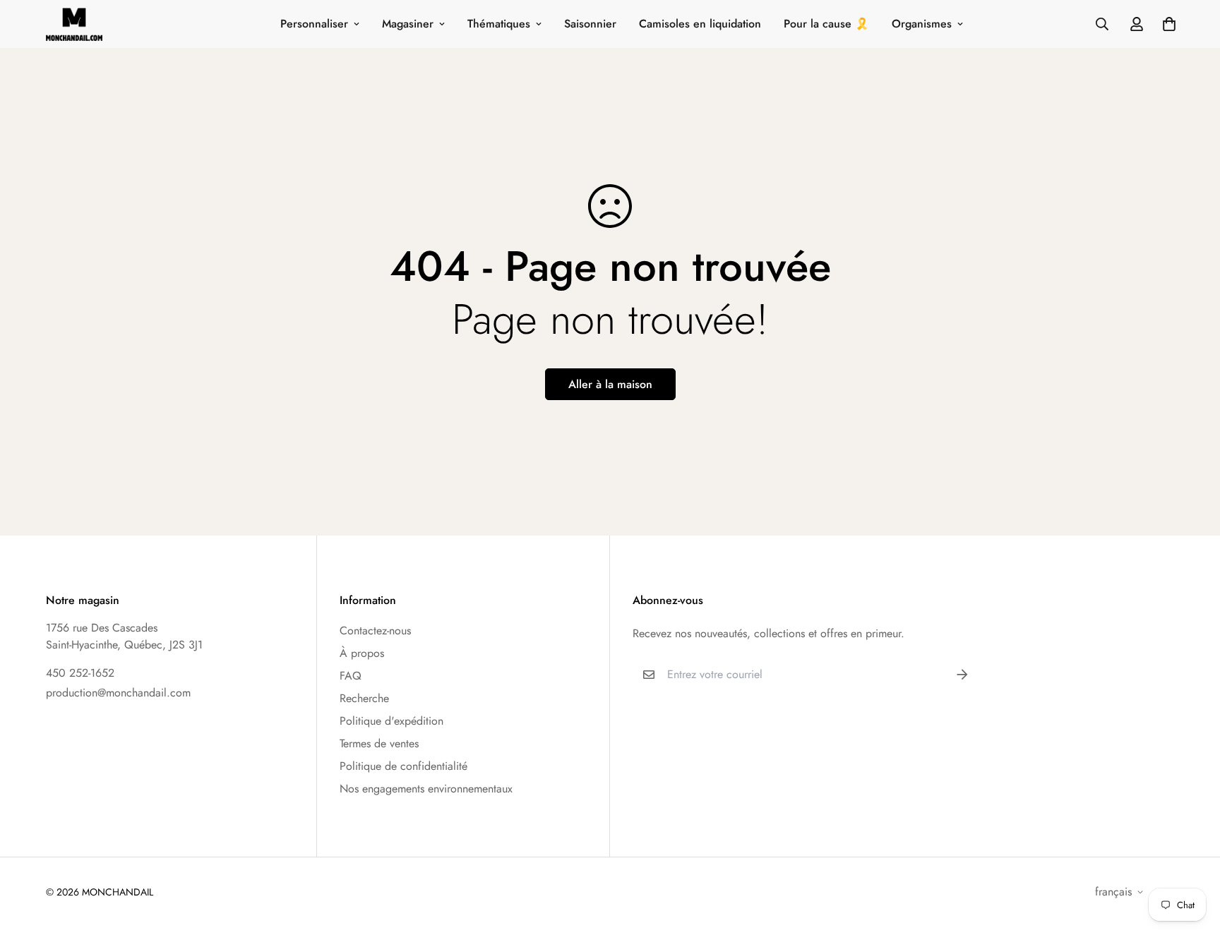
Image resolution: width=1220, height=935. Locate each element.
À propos (362, 653)
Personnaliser (314, 24)
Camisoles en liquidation (700, 24)
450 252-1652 (80, 673)
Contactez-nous (375, 630)
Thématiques (498, 24)
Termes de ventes (379, 743)
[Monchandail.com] (74, 24)
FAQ (350, 676)
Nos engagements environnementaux (426, 788)
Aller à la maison (610, 384)
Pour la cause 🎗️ (826, 24)
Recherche (364, 698)
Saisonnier (590, 24)
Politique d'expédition (391, 721)
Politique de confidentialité (403, 766)
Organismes (922, 24)
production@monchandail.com (118, 692)
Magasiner (407, 24)
